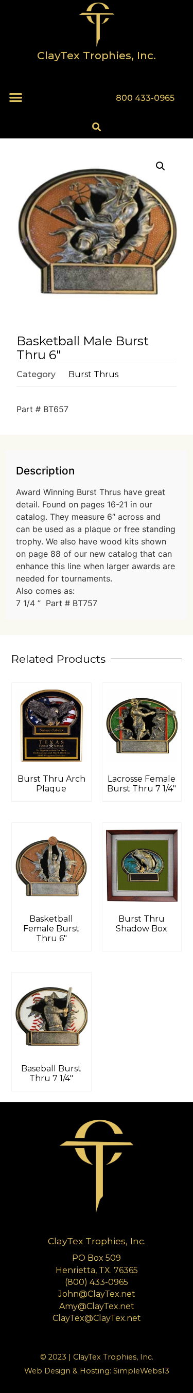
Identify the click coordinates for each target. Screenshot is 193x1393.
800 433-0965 (145, 98)
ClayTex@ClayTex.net (96, 1318)
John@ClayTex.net (96, 1294)
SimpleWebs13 (141, 1371)
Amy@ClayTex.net (96, 1306)
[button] (15, 97)
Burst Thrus (93, 374)
